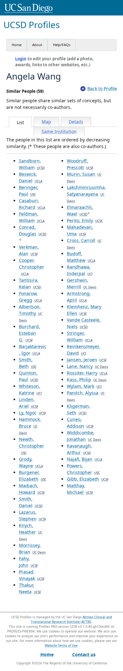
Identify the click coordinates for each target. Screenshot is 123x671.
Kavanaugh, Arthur (79, 449)
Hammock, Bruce (30, 425)
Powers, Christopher (83, 469)
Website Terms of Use (61, 645)
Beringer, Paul (28, 190)
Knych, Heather (30, 531)
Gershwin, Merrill (82, 283)
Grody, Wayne (31, 462)
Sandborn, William (32, 164)
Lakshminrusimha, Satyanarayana (86, 193)
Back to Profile (102, 89)
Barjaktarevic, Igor (32, 349)
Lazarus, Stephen (32, 515)
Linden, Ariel (28, 402)
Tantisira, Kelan (30, 283)
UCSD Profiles (31, 25)
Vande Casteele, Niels (84, 323)
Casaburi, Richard (32, 204)
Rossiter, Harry (87, 373)
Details (76, 122)
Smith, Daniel (31, 502)
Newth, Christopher (31, 445)
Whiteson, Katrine (30, 389)
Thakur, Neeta (30, 588)
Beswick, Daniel (30, 177)
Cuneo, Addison (80, 422)
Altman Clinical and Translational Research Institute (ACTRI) (71, 619)
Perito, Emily (84, 220)
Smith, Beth (28, 363)
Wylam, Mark (84, 386)
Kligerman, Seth (78, 409)
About (37, 44)
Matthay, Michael (80, 489)
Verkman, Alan (29, 250)
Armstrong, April (79, 296)
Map (46, 122)
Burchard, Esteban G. (29, 333)
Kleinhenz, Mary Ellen (84, 310)
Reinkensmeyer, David (83, 349)
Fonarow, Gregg (30, 296)
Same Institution (59, 131)
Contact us (84, 654)
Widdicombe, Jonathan (84, 436)
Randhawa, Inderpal (79, 270)
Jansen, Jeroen (87, 360)
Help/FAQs (61, 44)
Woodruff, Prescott (80, 164)
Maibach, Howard (32, 489)
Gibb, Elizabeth (87, 479)
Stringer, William (79, 336)
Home (16, 44)
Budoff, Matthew (81, 257)
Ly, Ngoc (32, 413)
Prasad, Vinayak (31, 575)
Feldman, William (31, 217)
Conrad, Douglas (32, 230)
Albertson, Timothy (30, 313)
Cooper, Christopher (31, 266)
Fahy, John (28, 561)
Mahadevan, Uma (80, 230)
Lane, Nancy (87, 366)
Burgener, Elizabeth (32, 475)
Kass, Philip (87, 380)
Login (20, 59)
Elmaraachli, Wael (80, 210)
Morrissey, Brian (32, 548)
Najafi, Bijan (84, 459)
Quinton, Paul (28, 376)
